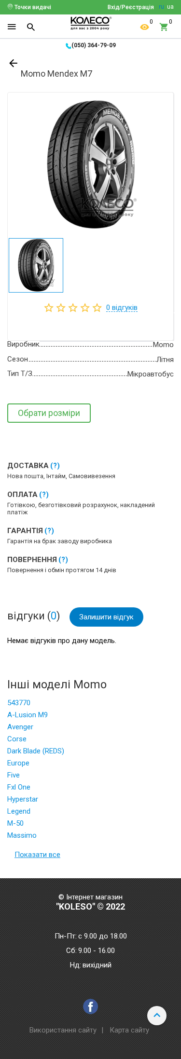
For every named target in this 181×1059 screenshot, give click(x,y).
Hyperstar (22, 799)
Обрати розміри (49, 413)
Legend (18, 811)
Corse (17, 739)
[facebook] (90, 1006)
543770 (18, 702)
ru (161, 6)
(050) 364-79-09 (93, 45)
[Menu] (11, 27)
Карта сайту (129, 1030)
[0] (145, 27)
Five (13, 775)
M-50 (15, 823)
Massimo (22, 835)
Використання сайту (63, 1030)
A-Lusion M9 (27, 714)
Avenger (20, 727)
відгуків (122, 307)
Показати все (37, 854)
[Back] (14, 65)
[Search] (31, 27)
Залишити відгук (106, 617)
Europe (18, 763)
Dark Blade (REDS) (35, 751)
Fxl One (18, 787)
